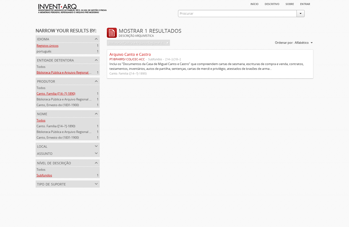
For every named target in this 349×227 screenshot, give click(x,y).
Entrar (305, 3)
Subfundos (44, 175)
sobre (290, 3)
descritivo (272, 3)
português (44, 51)
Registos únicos (47, 45)
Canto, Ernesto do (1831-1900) (58, 105)
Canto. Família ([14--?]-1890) (56, 93)
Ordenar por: (284, 42)
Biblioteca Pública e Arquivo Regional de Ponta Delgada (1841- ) (81, 99)
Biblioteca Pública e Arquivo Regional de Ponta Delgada (75, 72)
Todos (41, 67)
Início (254, 3)
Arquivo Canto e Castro (130, 54)
